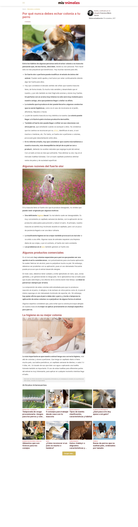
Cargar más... (69, 453)
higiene (40, 215)
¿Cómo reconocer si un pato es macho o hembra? (56, 445)
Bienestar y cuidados (34, 9)
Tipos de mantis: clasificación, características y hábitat (80, 414)
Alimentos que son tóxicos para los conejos (31, 445)
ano (43, 247)
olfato (55, 130)
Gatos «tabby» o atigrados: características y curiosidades (77, 445)
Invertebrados (74, 409)
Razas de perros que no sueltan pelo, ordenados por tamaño (104, 445)
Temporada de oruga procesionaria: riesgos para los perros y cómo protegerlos (33, 414)
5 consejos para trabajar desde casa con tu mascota (57, 414)
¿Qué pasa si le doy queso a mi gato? (102, 413)
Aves (47, 441)
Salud (24, 9)
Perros (95, 441)
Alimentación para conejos (31, 441)
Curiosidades (50, 409)
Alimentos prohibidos (100, 409)
